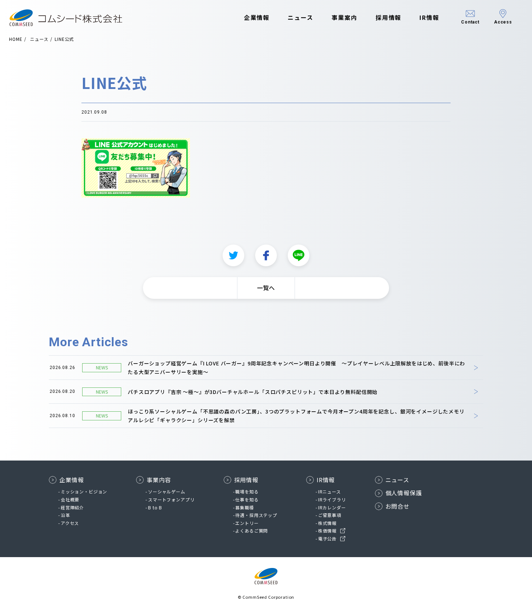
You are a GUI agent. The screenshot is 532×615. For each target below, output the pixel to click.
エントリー (246, 523)
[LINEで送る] (298, 255)
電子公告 (327, 538)
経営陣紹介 (72, 507)
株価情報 (327, 530)
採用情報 (389, 17)
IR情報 (429, 17)
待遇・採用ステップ (256, 515)
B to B (155, 507)
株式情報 (327, 523)
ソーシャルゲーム (166, 491)
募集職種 (244, 507)
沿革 (65, 515)
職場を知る (246, 491)
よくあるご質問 (251, 530)
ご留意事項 (329, 515)
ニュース (300, 17)
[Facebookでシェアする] (266, 255)
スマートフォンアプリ (171, 499)
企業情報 (257, 17)
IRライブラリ (332, 499)
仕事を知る (246, 499)
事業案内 (345, 17)
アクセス (70, 523)
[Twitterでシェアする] (233, 255)
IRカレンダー (332, 507)
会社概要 (70, 499)
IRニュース (329, 491)
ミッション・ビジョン (84, 491)
